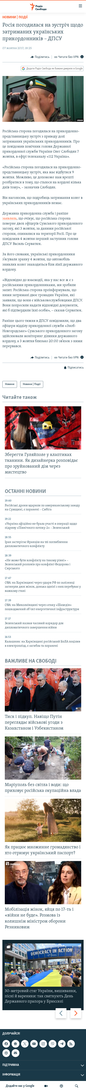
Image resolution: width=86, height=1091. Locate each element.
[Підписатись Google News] (15, 1044)
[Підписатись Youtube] (34, 1044)
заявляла (9, 219)
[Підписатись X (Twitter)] (25, 1044)
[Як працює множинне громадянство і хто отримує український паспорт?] (43, 820)
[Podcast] (6, 1053)
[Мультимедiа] (46, 1086)
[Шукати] (77, 1086)
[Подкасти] (61, 1086)
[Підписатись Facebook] (6, 1044)
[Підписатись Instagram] (43, 1044)
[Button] (40, 57)
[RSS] (71, 1044)
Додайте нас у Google (20, 1086)
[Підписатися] (15, 1053)
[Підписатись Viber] (52, 1044)
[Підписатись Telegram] (62, 1044)
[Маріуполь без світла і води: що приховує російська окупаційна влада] (43, 758)
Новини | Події (15, 17)
